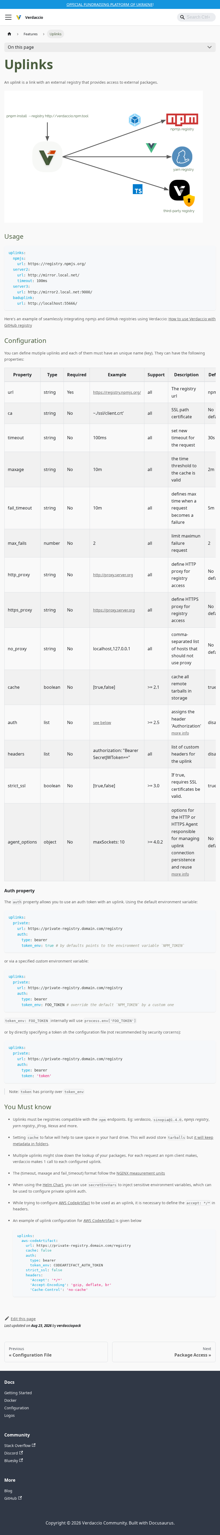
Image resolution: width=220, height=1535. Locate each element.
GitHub (10, 1498)
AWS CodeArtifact (74, 1202)
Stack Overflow (17, 1445)
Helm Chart (53, 1184)
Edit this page (23, 1318)
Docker (10, 1400)
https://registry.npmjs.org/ (117, 392)
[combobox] (196, 17)
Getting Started (18, 1392)
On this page (21, 47)
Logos (9, 1415)
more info (180, 733)
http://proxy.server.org (113, 574)
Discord (11, 1453)
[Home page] (9, 34)
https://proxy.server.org (114, 610)
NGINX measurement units (140, 1173)
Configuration (16, 1407)
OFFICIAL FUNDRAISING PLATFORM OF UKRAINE (110, 4)
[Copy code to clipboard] (209, 252)
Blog (8, 1490)
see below (102, 722)
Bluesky (11, 1460)
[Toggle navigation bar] (8, 17)
